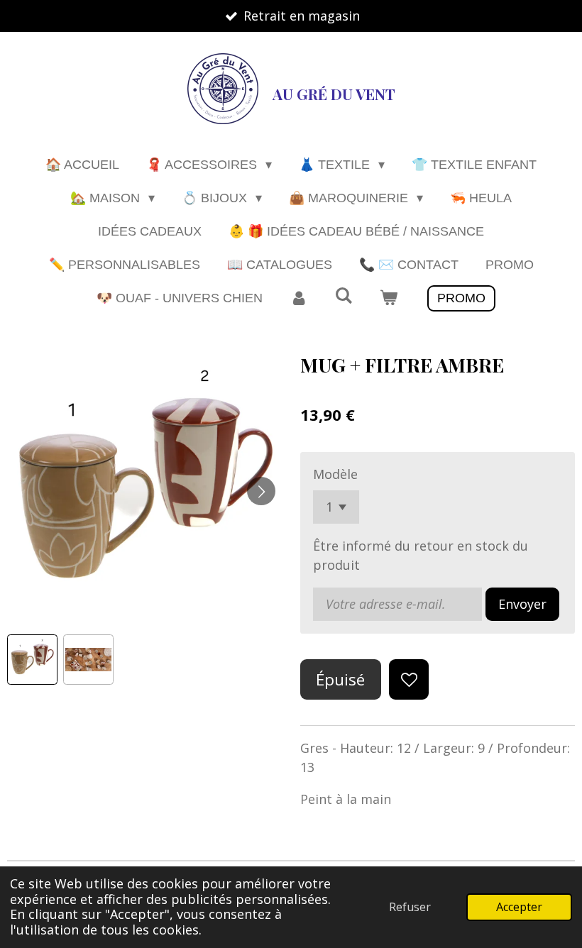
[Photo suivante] (261, 491)
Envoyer (522, 603)
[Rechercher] (343, 296)
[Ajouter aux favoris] (409, 679)
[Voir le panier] (388, 298)
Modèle (335, 474)
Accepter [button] (519, 907)
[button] (32, 659)
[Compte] (298, 298)
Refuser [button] (410, 907)
